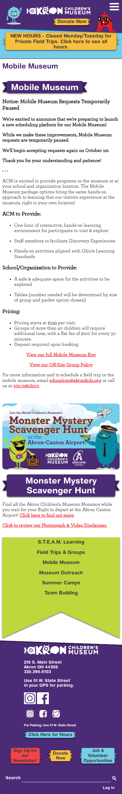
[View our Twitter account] (56, 714)
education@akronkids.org (75, 380)
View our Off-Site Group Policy (61, 364)
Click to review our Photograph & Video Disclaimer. (54, 525)
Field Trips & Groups (61, 552)
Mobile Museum (61, 562)
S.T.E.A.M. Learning (61, 542)
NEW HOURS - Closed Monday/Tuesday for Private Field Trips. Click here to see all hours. (61, 42)
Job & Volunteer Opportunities (98, 756)
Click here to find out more (47, 515)
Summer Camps (61, 583)
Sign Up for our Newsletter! (25, 756)
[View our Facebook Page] (43, 703)
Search (13, 778)
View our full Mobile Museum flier (61, 354)
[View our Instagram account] (30, 703)
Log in (109, 788)
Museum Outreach (61, 573)
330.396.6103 (26, 385)
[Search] (114, 778)
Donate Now (71, 22)
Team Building (61, 593)
